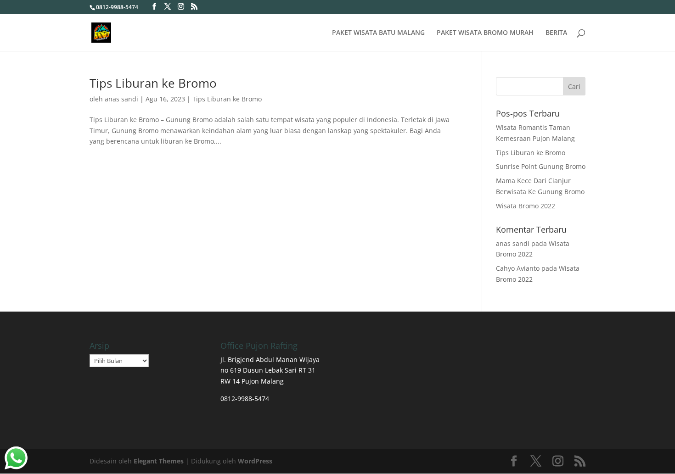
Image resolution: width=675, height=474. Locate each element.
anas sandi (121, 99)
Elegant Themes (159, 461)
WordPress (255, 461)
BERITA (556, 33)
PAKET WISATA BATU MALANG (378, 33)
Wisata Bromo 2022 (525, 205)
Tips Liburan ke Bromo (153, 83)
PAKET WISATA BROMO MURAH (485, 33)
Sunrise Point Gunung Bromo (540, 166)
